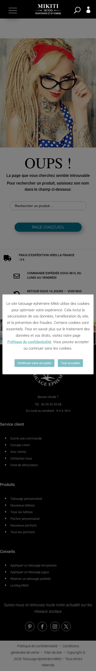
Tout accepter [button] (70, 363)
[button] (12, 10)
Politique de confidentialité (29, 342)
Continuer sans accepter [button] (34, 363)
